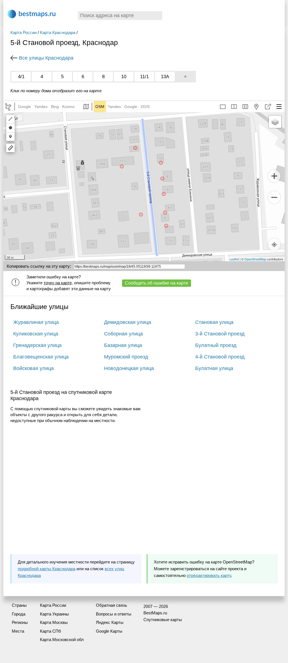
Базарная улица (123, 345)
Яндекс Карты (109, 622)
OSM (99, 106)
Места (18, 631)
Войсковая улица (33, 368)
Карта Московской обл (62, 639)
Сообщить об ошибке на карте (156, 283)
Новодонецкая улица (129, 368)
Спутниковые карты (162, 619)
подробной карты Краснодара (46, 568)
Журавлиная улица (36, 322)
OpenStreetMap (255, 259)
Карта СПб (50, 631)
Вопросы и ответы (113, 614)
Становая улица (214, 322)
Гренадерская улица (37, 345)
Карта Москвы (54, 622)
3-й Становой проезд (220, 334)
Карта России (23, 32)
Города (18, 614)
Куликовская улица (35, 334)
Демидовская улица (127, 322)
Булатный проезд (216, 345)
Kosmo (68, 106)
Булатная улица (214, 368)
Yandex (41, 106)
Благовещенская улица (41, 357)
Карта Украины (54, 614)
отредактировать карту (209, 575)
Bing (55, 106)
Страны (19, 605)
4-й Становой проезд (220, 357)
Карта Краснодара (57, 32)
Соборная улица (123, 334)
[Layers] (275, 122)
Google (24, 106)
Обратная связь (111, 605)
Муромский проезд (126, 357)
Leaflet (234, 259)
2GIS (145, 106)
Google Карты (109, 631)
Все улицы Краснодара (46, 58)
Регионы (20, 622)
